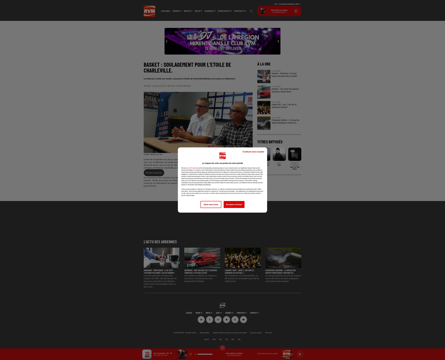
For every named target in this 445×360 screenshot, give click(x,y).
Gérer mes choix (211, 204)
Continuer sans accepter (253, 151)
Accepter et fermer (234, 204)
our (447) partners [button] (192, 168)
